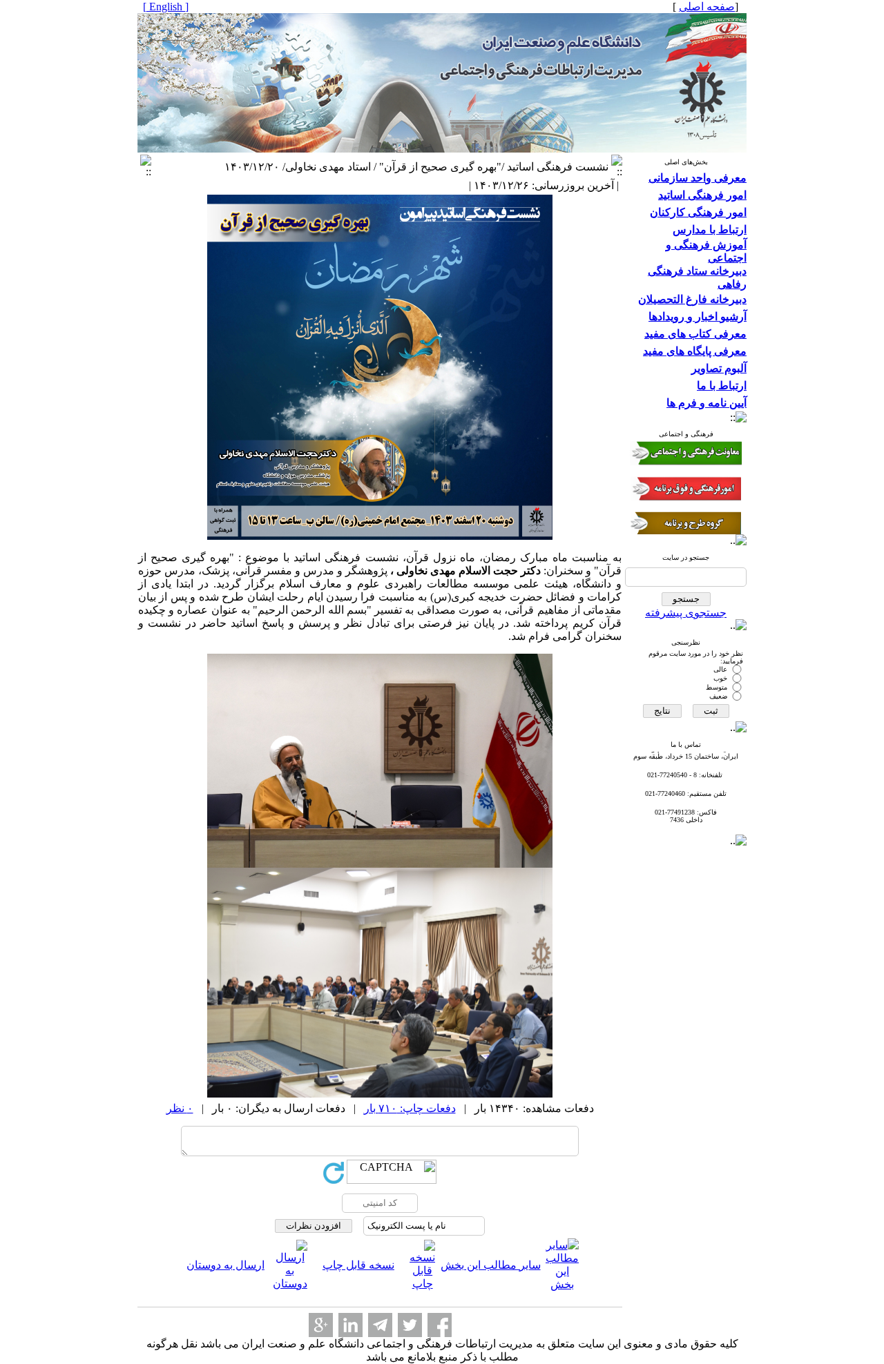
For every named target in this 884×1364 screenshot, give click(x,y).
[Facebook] (439, 1325)
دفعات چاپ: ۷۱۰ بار (410, 1108)
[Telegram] (380, 1325)
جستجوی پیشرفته (686, 612)
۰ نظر (179, 1108)
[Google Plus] (321, 1325)
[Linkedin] (350, 1325)
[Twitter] (410, 1325)
